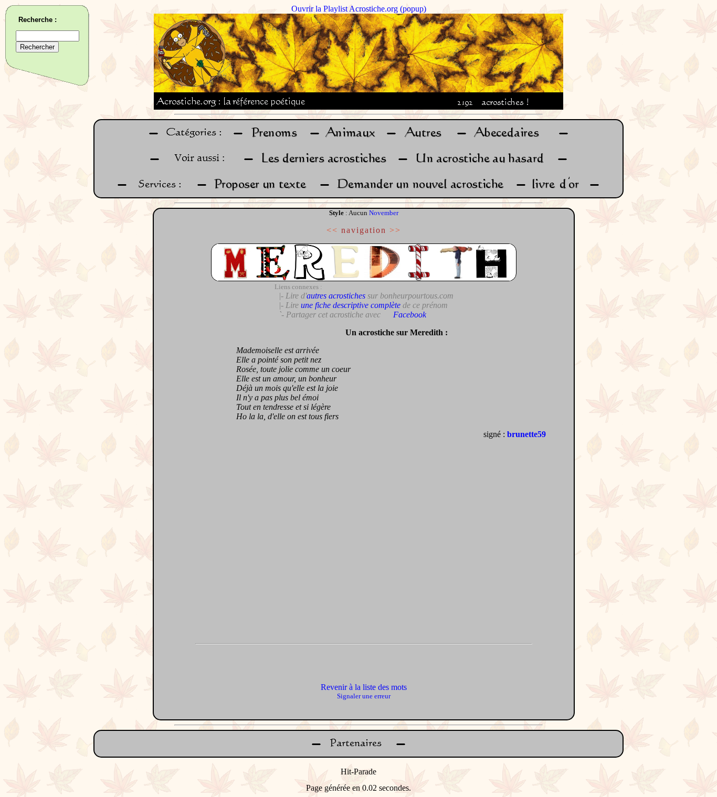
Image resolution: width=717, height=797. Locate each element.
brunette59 (526, 434)
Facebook (409, 314)
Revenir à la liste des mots (364, 687)
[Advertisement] (192, 480)
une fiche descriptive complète (350, 305)
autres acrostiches (336, 295)
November (383, 213)
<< (332, 230)
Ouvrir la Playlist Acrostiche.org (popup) (358, 8)
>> (395, 230)
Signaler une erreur (364, 696)
